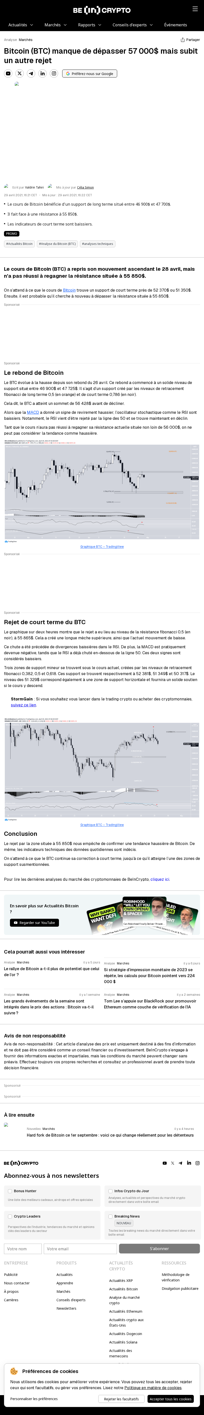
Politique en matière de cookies (153, 1387)
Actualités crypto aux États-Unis (126, 1322)
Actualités (64, 1274)
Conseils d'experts (71, 1300)
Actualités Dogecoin (125, 1333)
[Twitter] (19, 73)
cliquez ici (160, 879)
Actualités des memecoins (120, 1353)
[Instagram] (54, 73)
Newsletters (66, 1308)
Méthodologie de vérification (176, 1277)
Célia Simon (85, 188)
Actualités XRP (121, 1280)
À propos (11, 1291)
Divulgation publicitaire (180, 1288)
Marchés (26, 40)
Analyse (10, 40)
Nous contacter (17, 1283)
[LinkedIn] (42, 73)
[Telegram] (31, 73)
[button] (52, 1196)
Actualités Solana (123, 1342)
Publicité (11, 1274)
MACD (33, 412)
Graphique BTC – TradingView (102, 547)
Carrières (11, 1300)
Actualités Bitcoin (123, 1289)
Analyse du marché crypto (124, 1300)
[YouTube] (8, 73)
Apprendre (64, 1283)
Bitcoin (69, 290)
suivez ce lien (23, 705)
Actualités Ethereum (125, 1311)
